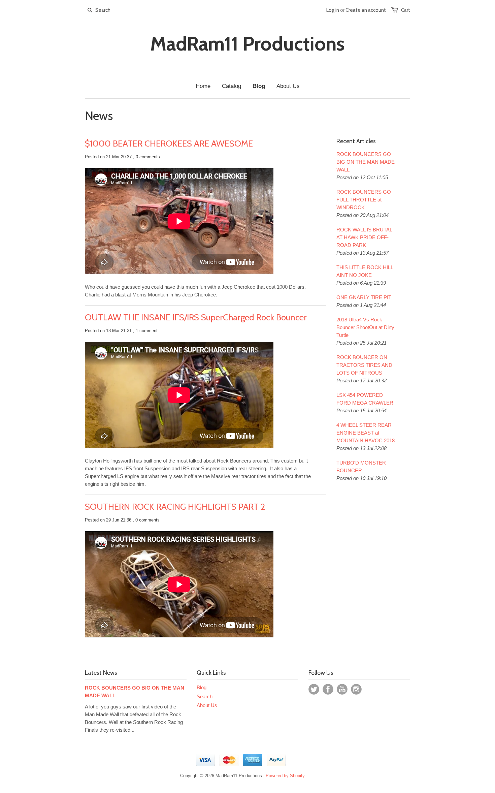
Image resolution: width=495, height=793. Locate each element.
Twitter (313, 689)
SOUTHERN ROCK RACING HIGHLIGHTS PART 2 (175, 506)
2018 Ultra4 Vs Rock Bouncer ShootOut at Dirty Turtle (365, 327)
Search (204, 696)
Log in (332, 10)
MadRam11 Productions (247, 44)
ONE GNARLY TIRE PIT (363, 297)
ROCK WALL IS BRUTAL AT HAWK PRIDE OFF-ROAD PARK (364, 237)
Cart (405, 10)
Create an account (365, 10)
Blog (201, 687)
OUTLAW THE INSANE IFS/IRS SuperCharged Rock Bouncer (196, 317)
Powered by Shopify (285, 775)
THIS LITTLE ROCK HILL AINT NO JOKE (364, 271)
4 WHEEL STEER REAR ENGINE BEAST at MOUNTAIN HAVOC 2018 (365, 432)
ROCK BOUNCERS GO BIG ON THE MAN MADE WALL (365, 161)
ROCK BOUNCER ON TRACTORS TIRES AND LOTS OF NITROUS (364, 365)
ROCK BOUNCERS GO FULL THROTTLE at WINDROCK (363, 199)
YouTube (342, 689)
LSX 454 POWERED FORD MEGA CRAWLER (364, 399)
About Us (207, 705)
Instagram (356, 689)
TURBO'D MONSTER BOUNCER (361, 466)
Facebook (328, 689)
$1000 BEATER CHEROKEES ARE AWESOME (169, 143)
